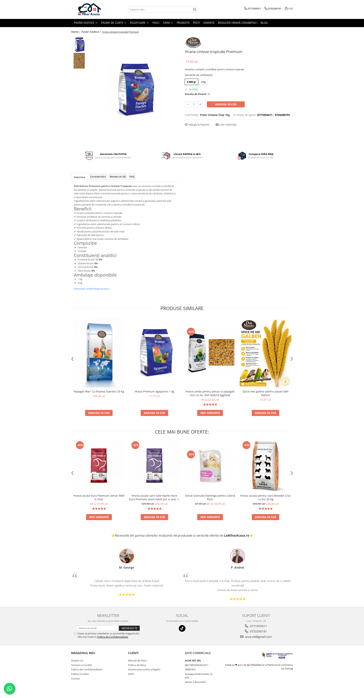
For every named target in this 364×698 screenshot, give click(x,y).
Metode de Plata (137, 660)
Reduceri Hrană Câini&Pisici (237, 22)
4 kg (203, 82)
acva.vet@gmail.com (258, 637)
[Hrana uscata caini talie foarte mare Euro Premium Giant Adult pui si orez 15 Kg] (154, 466)
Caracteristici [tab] (98, 176)
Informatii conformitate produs (91, 288)
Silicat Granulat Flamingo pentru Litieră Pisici (210, 497)
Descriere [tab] (79, 177)
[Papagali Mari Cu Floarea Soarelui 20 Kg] (99, 353)
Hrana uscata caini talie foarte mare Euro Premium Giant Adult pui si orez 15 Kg (154, 497)
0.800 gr (191, 82)
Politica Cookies (80, 674)
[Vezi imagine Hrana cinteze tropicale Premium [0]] (79, 44)
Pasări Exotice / (91, 32)
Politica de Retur (137, 665)
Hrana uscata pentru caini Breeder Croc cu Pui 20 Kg (265, 497)
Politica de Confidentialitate (112, 637)
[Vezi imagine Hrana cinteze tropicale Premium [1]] (79, 61)
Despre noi (77, 660)
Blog (264, 22)
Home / (76, 32)
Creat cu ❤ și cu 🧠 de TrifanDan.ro (245, 665)
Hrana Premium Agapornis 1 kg (154, 391)
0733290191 (258, 631)
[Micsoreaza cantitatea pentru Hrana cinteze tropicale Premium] (188, 104)
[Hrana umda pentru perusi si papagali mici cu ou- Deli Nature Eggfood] (210, 352)
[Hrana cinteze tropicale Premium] (134, 89)
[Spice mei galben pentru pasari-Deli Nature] (265, 352)
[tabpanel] (134, 89)
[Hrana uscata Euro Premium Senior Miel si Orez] (99, 466)
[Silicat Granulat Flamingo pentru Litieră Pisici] (210, 466)
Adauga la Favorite (198, 124)
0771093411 (258, 626)
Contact (75, 678)
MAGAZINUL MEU (83, 653)
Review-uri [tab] (118, 176)
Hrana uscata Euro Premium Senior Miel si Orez (98, 497)
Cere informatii (227, 124)
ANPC (131, 674)
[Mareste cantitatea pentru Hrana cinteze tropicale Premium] (200, 104)
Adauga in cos (226, 104)
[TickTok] (182, 628)
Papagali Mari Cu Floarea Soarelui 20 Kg (99, 391)
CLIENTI (133, 653)
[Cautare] (194, 9)
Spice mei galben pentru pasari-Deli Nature (266, 393)
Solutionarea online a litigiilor (144, 669)
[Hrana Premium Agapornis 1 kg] (154, 352)
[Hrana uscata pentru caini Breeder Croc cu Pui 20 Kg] (265, 466)
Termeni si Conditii (81, 665)
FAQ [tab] (131, 176)
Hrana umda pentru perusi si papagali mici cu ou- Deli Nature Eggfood (210, 393)
